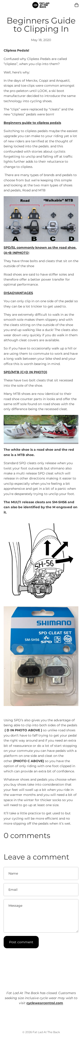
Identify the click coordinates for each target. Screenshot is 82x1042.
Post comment (21, 942)
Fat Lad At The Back (46, 1032)
